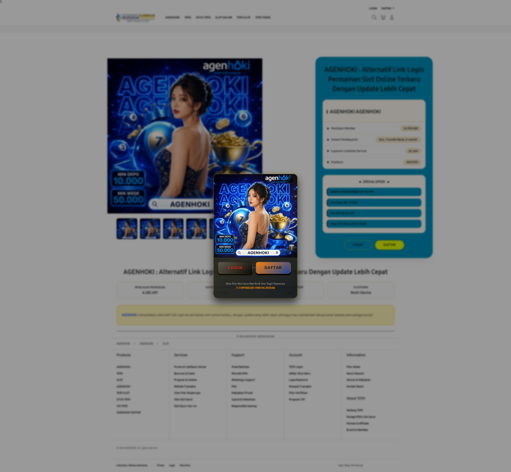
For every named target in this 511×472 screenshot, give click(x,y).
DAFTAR (273, 267)
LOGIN (235, 267)
